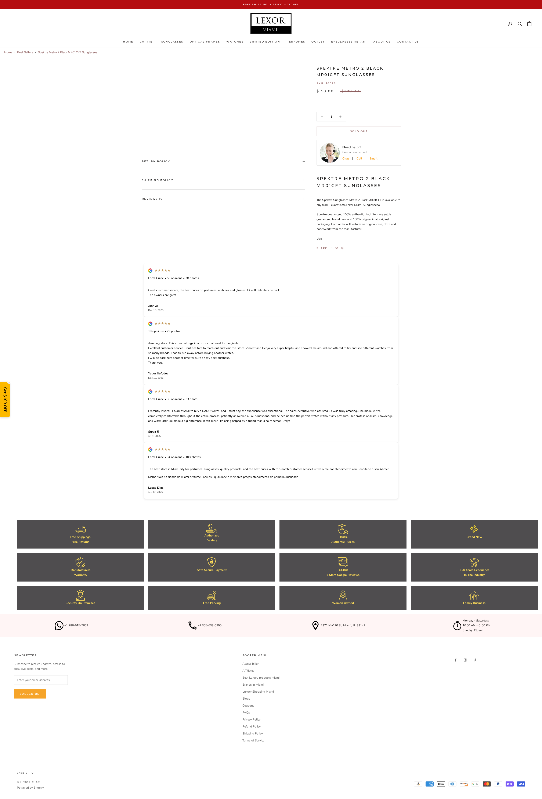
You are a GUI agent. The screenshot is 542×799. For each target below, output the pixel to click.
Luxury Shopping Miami (258, 692)
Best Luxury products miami (260, 678)
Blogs (246, 699)
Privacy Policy (251, 720)
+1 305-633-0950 (209, 625)
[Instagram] (465, 659)
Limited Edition (265, 41)
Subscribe (30, 693)
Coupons (248, 706)
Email (373, 158)
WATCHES (234, 41)
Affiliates (248, 671)
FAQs (246, 713)
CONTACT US (408, 41)
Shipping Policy (157, 180)
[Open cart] (529, 23)
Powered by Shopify (30, 788)
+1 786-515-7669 (76, 625)
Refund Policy (251, 727)
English (23, 772)
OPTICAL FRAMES (205, 41)
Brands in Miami (253, 685)
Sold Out (359, 131)
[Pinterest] (342, 248)
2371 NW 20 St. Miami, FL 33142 (343, 625)
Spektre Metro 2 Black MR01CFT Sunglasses (67, 52)
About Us (382, 41)
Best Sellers (25, 52)
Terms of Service (253, 740)
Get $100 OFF (5, 399)
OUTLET (318, 41)
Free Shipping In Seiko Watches (271, 4)
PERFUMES (295, 41)
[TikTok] (475, 659)
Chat (345, 158)
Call (359, 158)
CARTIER (147, 41)
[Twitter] (336, 248)
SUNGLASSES (172, 41)
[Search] (520, 23)
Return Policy (156, 161)
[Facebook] (331, 248)
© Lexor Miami (29, 782)
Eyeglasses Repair (349, 41)
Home (128, 41)
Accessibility (250, 664)
